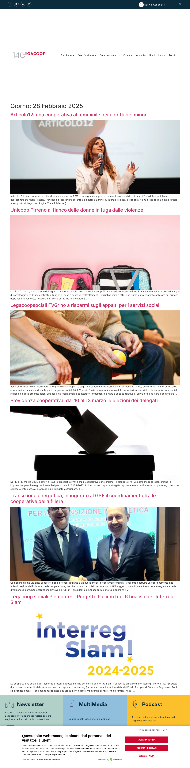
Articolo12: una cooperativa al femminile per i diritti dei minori (79, 115)
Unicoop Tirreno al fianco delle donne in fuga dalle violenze (76, 210)
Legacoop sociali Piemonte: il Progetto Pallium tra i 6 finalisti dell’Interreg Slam (92, 599)
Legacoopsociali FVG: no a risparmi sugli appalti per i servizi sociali (85, 305)
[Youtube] (22, 4)
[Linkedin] (16, 4)
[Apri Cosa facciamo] (95, 55)
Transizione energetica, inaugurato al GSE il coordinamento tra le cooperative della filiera (83, 498)
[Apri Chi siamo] (73, 55)
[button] (180, 4)
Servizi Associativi (155, 4)
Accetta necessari (147, 748)
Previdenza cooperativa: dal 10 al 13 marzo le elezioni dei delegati (84, 400)
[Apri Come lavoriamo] (119, 55)
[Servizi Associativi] (141, 4)
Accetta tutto (146, 740)
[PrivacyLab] (115, 759)
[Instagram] (29, 4)
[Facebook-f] (10, 4)
